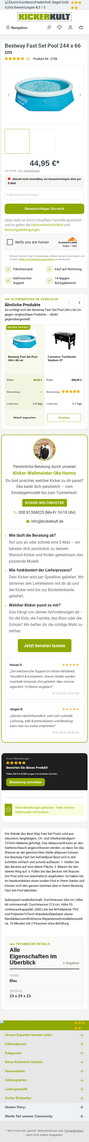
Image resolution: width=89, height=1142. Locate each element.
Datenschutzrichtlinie (47, 225)
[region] (44, 94)
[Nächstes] (80, 94)
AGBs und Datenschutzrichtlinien (37, 259)
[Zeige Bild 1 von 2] (40, 118)
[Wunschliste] (59, 28)
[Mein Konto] (70, 28)
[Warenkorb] (81, 28)
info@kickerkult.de (47, 521)
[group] (44, 94)
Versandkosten (31, 170)
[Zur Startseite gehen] (44, 16)
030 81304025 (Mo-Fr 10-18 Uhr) (47, 512)
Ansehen (64, 417)
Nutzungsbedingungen (22, 230)
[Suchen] (49, 28)
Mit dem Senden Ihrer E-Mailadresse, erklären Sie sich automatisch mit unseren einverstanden (46, 258)
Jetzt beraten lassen (45, 645)
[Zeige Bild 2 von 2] (49, 118)
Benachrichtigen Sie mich (44, 209)
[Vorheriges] (8, 94)
